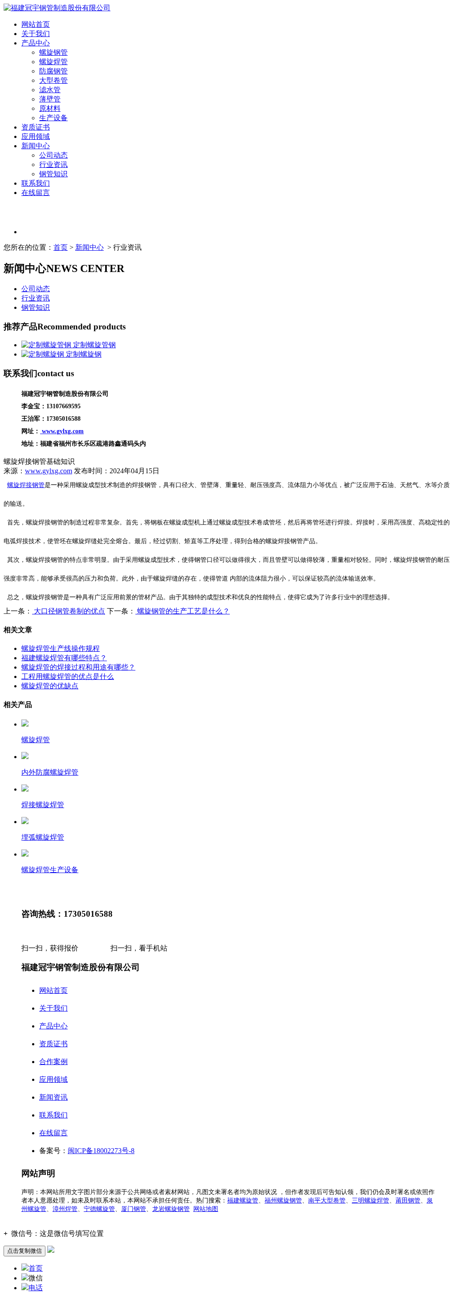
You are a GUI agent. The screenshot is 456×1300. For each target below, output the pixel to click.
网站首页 (35, 24)
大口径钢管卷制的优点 (68, 611)
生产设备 (53, 118)
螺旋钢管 (53, 52)
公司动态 (53, 155)
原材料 (50, 108)
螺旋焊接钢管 (26, 485)
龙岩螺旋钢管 (171, 1209)
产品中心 (35, 43)
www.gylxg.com (48, 471)
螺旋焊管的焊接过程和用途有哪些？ (78, 667)
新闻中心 (35, 146)
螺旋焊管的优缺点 (49, 686)
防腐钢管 (53, 71)
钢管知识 (53, 174)
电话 (35, 1288)
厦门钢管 (133, 1209)
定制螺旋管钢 (93, 345)
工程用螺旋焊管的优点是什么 (67, 676)
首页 (60, 247)
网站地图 (205, 1209)
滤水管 (50, 89)
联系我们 (35, 183)
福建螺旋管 (242, 1200)
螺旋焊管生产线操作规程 (60, 648)
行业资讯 (53, 164)
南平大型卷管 (327, 1200)
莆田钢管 (407, 1200)
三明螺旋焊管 (370, 1200)
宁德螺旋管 (99, 1209)
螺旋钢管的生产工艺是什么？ (182, 611)
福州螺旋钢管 (283, 1200)
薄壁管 (50, 99)
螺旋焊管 (53, 61)
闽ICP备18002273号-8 (101, 1150)
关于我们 (35, 33)
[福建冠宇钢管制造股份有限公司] (57, 8)
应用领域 (35, 136)
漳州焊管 (65, 1209)
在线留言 (35, 192)
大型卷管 (53, 80)
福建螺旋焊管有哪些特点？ (64, 658)
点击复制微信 (24, 1250)
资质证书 (35, 127)
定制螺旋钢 (83, 354)
